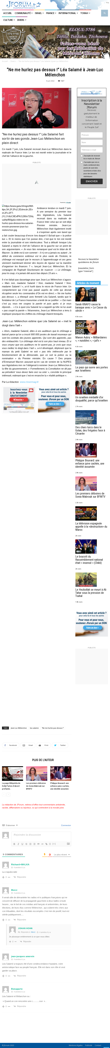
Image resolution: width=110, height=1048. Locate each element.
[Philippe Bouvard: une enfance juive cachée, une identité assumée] (60, 773)
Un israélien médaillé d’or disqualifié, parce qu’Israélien (91, 399)
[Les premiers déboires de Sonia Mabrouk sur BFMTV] (36, 773)
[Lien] (46, 844)
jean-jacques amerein (22, 956)
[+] (54, 844)
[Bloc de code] (42, 844)
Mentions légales (75, 1045)
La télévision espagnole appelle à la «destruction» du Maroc (91, 526)
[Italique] (18, 844)
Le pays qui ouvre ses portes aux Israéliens (91, 369)
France (50, 13)
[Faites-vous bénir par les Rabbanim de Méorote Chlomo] (55, 41)
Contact (98, 1045)
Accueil (7, 13)
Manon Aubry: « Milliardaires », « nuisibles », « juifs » (91, 339)
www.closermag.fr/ (29, 382)
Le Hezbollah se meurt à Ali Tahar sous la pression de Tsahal (90, 593)
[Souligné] (22, 844)
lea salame (34, 728)
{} (50, 844)
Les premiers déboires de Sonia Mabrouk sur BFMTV (36, 786)
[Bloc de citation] (38, 844)
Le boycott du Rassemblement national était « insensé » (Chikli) (89, 560)
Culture (8, 20)
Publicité (88, 1045)
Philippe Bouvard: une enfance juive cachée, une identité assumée (59, 786)
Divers (20, 20)
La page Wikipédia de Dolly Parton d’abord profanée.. (11, 786)
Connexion (66, 825)
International (67, 13)
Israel (38, 13)
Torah (84, 13)
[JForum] (55, 5)
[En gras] (14, 844)
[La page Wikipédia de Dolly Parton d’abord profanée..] (12, 773)
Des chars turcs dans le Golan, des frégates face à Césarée (90, 430)
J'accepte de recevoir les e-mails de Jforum (92, 157)
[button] (104, 13)
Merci (33, 932)
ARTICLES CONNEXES (16, 760)
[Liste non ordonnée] (34, 844)
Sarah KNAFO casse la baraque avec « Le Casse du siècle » (91, 307)
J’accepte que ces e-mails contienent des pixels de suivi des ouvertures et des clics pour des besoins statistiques (92, 169)
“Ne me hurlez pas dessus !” (53, 728)
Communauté (23, 13)
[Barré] (26, 844)
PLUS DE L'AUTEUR (43, 760)
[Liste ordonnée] (30, 844)
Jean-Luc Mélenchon (19, 728)
